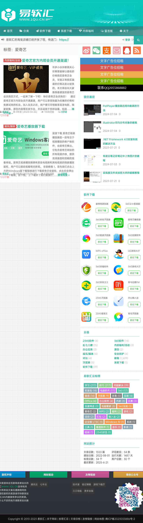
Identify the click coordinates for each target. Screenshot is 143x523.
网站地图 (99, 518)
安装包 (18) (91, 390)
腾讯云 (34, 484)
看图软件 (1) (102, 427)
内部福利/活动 (12, 60)
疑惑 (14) (90, 395)
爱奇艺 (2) (90, 411)
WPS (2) (104, 411)
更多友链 (88, 490)
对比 (85, 358)
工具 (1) (89, 427)
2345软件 (88, 340)
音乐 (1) (116, 427)
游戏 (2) (128, 411)
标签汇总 (64, 518)
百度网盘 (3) (92, 406)
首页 (9, 31)
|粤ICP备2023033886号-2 (120, 518)
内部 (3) (120, 401)
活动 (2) (89, 416)
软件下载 (45, 31)
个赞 (6, 115)
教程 (116, 358)
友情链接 (87, 518)
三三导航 (77, 490)
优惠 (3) (132, 401)
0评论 (64, 111)
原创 (116, 349)
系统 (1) (131, 421)
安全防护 (119, 353)
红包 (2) (101, 416)
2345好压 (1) (103, 432)
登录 (127, 39)
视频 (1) (89, 432)
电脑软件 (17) (107, 390)
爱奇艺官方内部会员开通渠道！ (46, 60)
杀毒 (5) (116, 395)
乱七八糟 (88, 345)
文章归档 (75, 518)
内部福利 (88, 31)
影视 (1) (128, 427)
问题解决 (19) (121, 385)
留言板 (108, 31)
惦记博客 (86, 484)
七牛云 (43, 484)
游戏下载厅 (99, 484)
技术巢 (76, 484)
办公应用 (88, 349)
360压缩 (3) (125, 406)
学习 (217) (90, 385)
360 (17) (123, 390)
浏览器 (86, 362)
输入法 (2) (114, 416)
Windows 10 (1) (115, 421)
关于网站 (52, 518)
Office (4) (90, 401)
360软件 (119, 340)
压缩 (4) (128, 395)
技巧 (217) (105, 385)
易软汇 (5, 111)
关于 (125, 31)
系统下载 (66, 31)
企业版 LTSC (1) (94, 421)
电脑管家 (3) (108, 406)
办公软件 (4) (106, 401)
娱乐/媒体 (10, 126)
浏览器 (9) (103, 395)
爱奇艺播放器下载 (31, 126)
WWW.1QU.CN (9, 486)
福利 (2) (116, 411)
